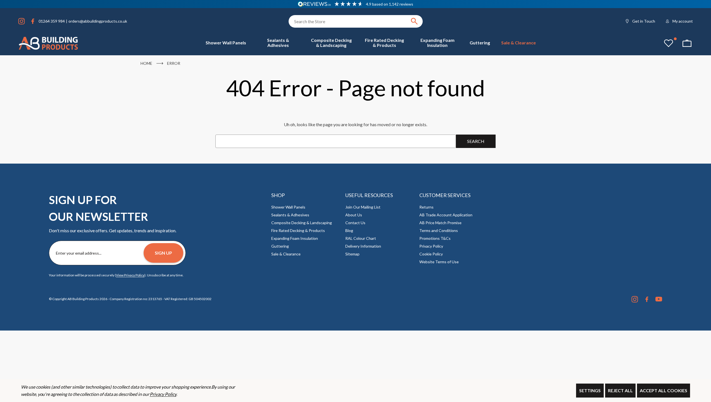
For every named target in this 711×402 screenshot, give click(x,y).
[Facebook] (32, 21)
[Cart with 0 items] (687, 43)
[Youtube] (658, 299)
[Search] (414, 21)
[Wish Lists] (668, 43)
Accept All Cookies (663, 390)
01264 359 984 (52, 21)
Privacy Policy (163, 394)
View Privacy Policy (130, 275)
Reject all (620, 390)
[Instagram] (21, 21)
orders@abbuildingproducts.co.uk (97, 21)
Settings (590, 390)
